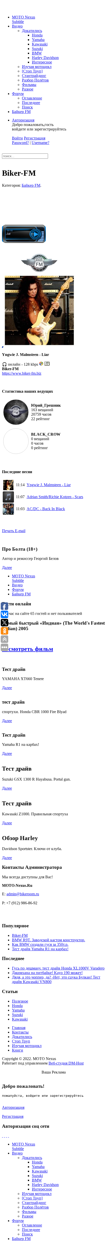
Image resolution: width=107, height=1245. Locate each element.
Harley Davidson (45, 57)
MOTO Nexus (23, 19)
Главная (18, 1028)
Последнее (31, 102)
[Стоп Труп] (32, 71)
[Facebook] (2, 1136)
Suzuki (37, 48)
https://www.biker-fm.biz (21, 373)
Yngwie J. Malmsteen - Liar (49, 485)
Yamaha (38, 39)
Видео (17, 26)
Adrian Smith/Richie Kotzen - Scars (55, 497)
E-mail (20, 531)
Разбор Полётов (35, 80)
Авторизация (23, 120)
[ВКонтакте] (6, 1136)
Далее (7, 567)
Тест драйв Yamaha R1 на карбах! (40, 949)
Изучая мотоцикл (37, 66)
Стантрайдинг (34, 75)
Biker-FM (20, 935)
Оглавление (32, 98)
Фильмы (29, 84)
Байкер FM (21, 111)
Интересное (42, 62)
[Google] (4, 1136)
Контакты (20, 1032)
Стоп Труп (21, 1041)
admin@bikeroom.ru (22, 894)
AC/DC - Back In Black (46, 509)
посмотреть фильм (27, 649)
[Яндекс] (8, 1136)
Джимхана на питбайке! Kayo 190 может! (47, 973)
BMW (37, 53)
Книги (17, 1050)
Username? (40, 142)
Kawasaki (40, 44)
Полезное (20, 1001)
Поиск (27, 107)
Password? (20, 142)
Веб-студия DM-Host (66, 1063)
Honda (37, 35)
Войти (17, 138)
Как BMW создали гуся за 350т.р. (40, 944)
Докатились (32, 30)
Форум (18, 93)
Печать (8, 531)
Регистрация (34, 138)
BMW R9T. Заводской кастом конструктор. (48, 940)
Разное (27, 89)
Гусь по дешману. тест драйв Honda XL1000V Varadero (58, 968)
